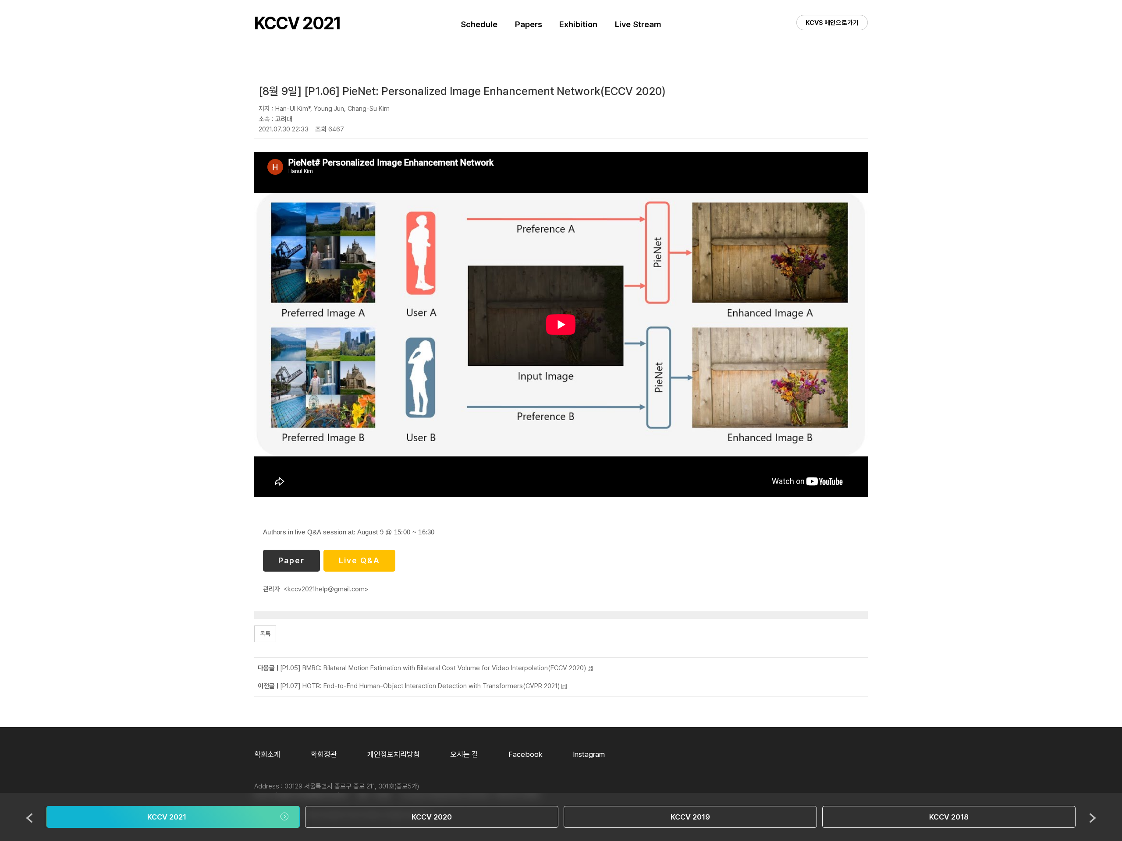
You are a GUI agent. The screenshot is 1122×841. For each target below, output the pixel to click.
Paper (291, 560)
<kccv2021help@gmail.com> (326, 589)
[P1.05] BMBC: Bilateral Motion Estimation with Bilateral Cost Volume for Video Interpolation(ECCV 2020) (433, 668)
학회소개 (267, 754)
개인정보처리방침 (393, 754)
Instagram (589, 754)
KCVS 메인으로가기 (832, 23)
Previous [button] (29, 818)
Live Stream (638, 24)
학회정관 (324, 754)
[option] (173, 817)
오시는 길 (464, 754)
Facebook (525, 754)
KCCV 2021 (297, 23)
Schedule (479, 24)
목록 (265, 633)
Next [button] (1093, 818)
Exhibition (578, 24)
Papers (528, 24)
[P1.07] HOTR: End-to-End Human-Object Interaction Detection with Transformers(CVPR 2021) (420, 686)
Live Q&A (359, 560)
